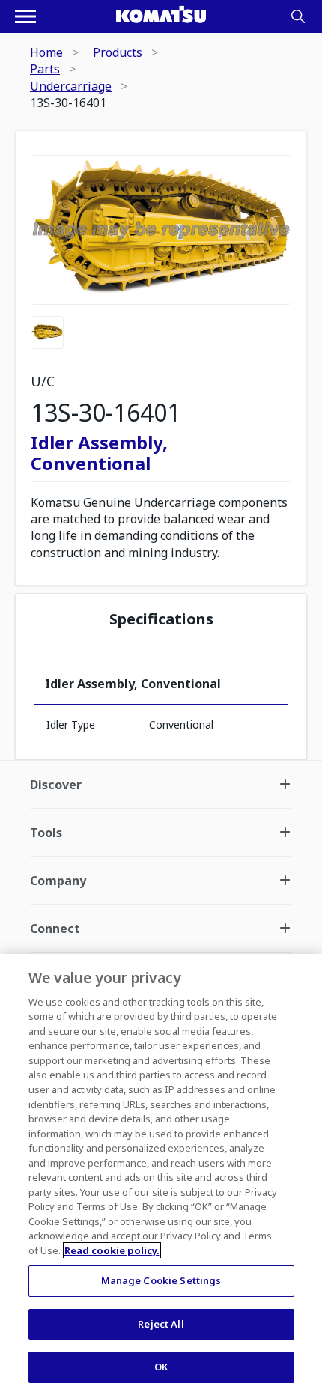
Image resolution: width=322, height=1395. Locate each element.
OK (161, 1366)
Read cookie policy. (112, 1250)
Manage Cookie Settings (161, 1280)
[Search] (298, 16)
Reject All (160, 1324)
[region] (161, 1174)
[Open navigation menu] (25, 16)
